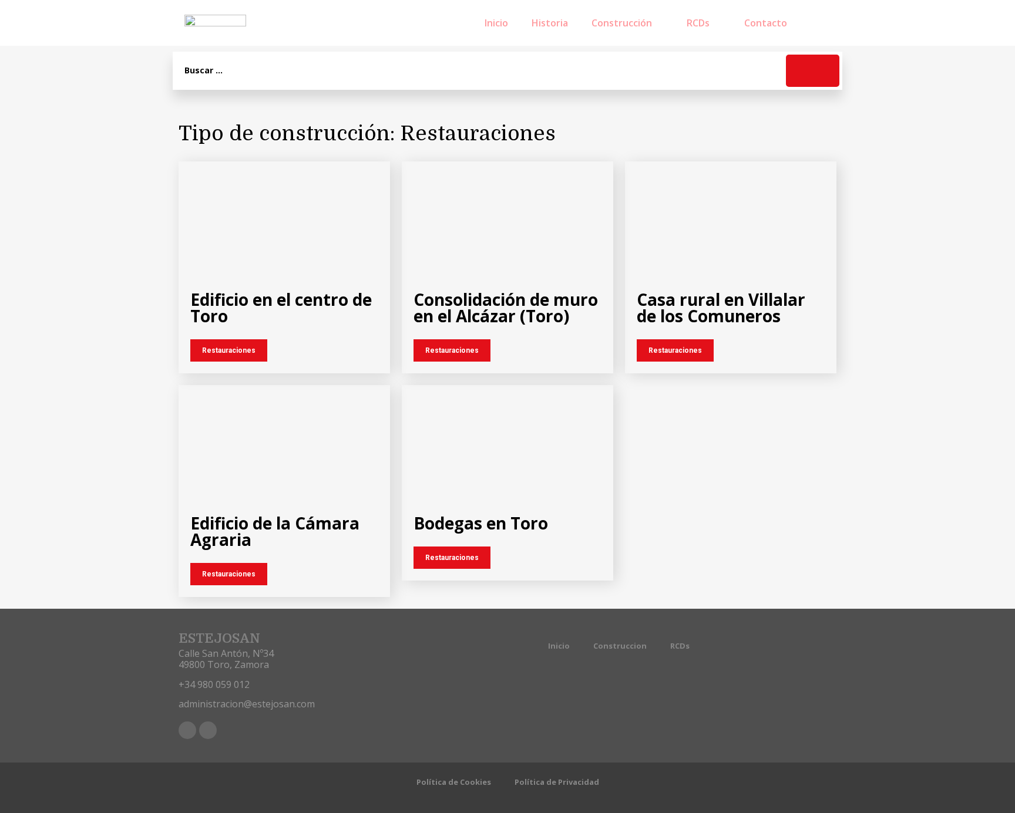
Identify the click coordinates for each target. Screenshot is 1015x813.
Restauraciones (229, 350)
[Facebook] (187, 730)
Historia (550, 22)
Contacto (765, 22)
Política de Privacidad (557, 782)
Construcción (621, 22)
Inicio (496, 22)
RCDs (698, 22)
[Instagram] (208, 730)
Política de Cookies (453, 782)
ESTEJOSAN (219, 638)
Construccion (620, 645)
